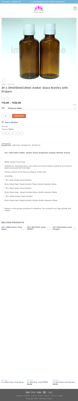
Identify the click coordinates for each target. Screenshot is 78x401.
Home (4, 84)
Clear (74, 104)
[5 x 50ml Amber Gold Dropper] (64, 302)
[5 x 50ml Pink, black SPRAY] (39, 302)
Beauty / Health (44, 396)
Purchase (19, 116)
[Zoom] (4, 80)
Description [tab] (6, 145)
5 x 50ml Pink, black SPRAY (37, 382)
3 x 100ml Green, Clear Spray (13, 382)
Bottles (11, 84)
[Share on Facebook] (7, 133)
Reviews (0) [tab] (36, 145)
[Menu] (3, 8)
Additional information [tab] (21, 145)
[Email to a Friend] (14, 133)
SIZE (3, 108)
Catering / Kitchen (22, 396)
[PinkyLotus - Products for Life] (39, 8)
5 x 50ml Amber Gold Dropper (64, 382)
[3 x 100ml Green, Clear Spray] (13, 302)
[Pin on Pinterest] (18, 133)
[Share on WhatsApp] (3, 133)
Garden (34, 396)
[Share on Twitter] (10, 133)
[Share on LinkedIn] (21, 133)
